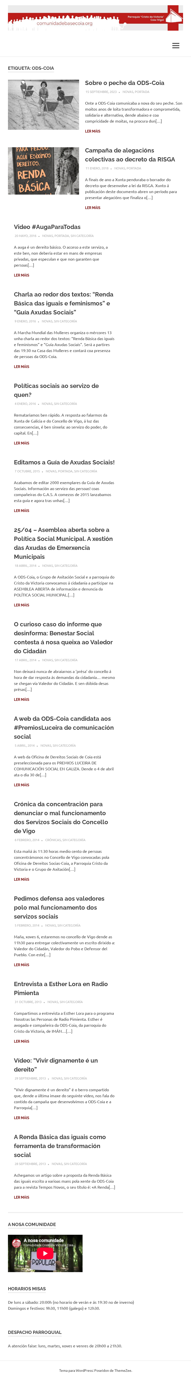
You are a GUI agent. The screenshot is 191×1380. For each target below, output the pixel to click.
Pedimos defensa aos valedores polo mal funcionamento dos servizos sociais (59, 907)
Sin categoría (82, 235)
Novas (128, 91)
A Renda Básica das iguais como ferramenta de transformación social (60, 1146)
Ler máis (92, 131)
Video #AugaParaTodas (47, 226)
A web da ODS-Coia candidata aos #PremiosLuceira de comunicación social (64, 727)
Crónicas (53, 840)
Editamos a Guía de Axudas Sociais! (64, 462)
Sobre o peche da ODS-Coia (124, 82)
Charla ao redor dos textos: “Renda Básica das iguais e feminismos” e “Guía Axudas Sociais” (63, 303)
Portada (142, 91)
